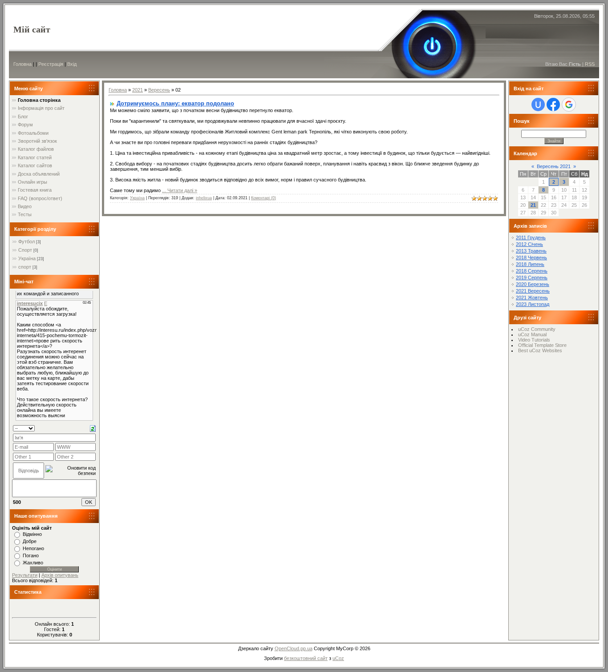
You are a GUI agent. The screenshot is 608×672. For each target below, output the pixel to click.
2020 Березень (532, 284)
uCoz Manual (532, 334)
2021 (137, 90)
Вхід (72, 64)
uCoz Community (536, 329)
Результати (24, 575)
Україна (27, 258)
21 (533, 205)
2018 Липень (530, 264)
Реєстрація (50, 64)
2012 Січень (529, 244)
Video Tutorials (534, 339)
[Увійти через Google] (569, 104)
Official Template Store (542, 345)
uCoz (338, 658)
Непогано (33, 548)
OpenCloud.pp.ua (293, 648)
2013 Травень (531, 251)
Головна (22, 64)
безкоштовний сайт (306, 658)
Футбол (26, 241)
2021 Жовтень (532, 297)
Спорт (25, 250)
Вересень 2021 (554, 166)
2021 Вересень (533, 291)
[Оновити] (93, 428)
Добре (29, 541)
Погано (31, 555)
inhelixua (204, 198)
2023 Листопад (532, 304)
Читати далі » (182, 190)
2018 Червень (531, 257)
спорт (24, 267)
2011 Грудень (531, 237)
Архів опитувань (59, 575)
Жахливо (33, 562)
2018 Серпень (531, 271)
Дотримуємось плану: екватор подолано (175, 103)
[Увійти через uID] (538, 104)
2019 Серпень (531, 277)
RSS (590, 64)
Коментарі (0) (263, 198)
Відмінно (32, 534)
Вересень (159, 90)
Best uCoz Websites (540, 350)
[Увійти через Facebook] (553, 104)
